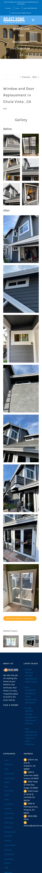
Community (9, 773)
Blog (6, 769)
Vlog (6, 867)
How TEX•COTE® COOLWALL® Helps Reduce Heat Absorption (31, 695)
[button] (4, 641)
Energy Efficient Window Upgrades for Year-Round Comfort (31, 716)
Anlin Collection (8, 762)
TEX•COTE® (9, 854)
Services (8, 850)
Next (34, 77)
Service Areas (10, 845)
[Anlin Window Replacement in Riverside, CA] (11, 641)
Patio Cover (9, 818)
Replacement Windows (9, 834)
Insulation (8, 804)
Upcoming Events (8, 861)
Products (8, 827)
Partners (7, 809)
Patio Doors (9, 823)
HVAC (6, 799)
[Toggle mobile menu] (33, 20)
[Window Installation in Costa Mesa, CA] (31, 641)
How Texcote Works (9, 780)
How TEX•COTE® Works (9, 791)
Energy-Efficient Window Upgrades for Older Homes (31, 675)
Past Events (9, 813)
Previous (26, 77)
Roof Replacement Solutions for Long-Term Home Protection (31, 736)
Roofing (7, 840)
